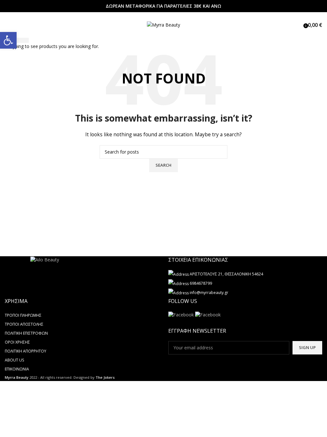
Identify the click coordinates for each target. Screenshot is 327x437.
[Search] (299, 25)
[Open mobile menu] (7, 25)
